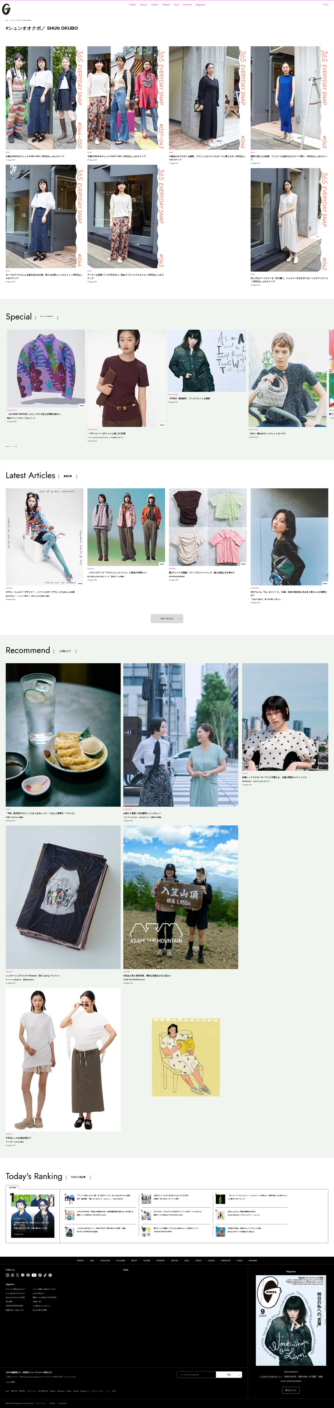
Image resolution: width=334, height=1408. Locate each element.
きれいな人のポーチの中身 (15, 1297)
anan (7, 1391)
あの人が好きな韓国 (40, 1310)
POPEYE (22, 1391)
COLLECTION (105, 1260)
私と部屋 (9, 1302)
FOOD (186, 1260)
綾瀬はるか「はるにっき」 (15, 1310)
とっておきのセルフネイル (15, 1293)
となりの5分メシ (39, 1293)
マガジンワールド (40, 1403)
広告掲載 (52, 1403)
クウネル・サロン (97, 1391)
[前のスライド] (8, 446)
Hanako (52, 1391)
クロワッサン (31, 1391)
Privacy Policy (62, 1403)
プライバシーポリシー (32, 1377)
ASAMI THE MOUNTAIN (14, 1306)
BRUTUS (14, 1391)
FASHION (80, 1260)
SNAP (92, 1260)
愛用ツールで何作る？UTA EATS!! (44, 1297)
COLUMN (211, 1260)
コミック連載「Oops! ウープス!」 (44, 1289)
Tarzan (69, 1391)
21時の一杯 (37, 1302)
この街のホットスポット (41, 1306)
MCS (114, 1391)
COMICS (198, 1260)
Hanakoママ (84, 1391)
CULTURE (147, 1260)
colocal (76, 1391)
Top (7, 20)
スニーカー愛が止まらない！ (16, 1289)
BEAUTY (134, 1260)
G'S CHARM (120, 1260)
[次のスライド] (12, 446)
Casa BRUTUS (43, 1391)
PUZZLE (240, 1260)
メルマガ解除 (10, 1382)
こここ (108, 1391)
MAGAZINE (253, 1260)
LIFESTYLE (174, 1260)
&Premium (61, 1391)
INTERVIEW (160, 1260)
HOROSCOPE (226, 1260)
